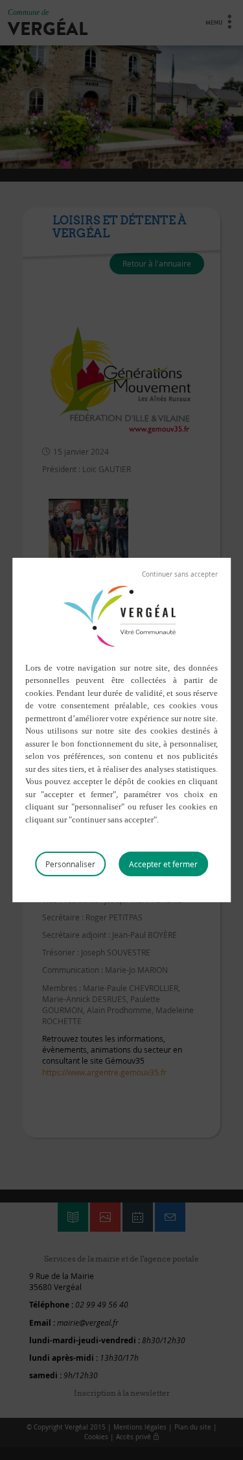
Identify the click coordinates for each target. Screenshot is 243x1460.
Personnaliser (70, 864)
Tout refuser (180, 575)
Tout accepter (163, 864)
